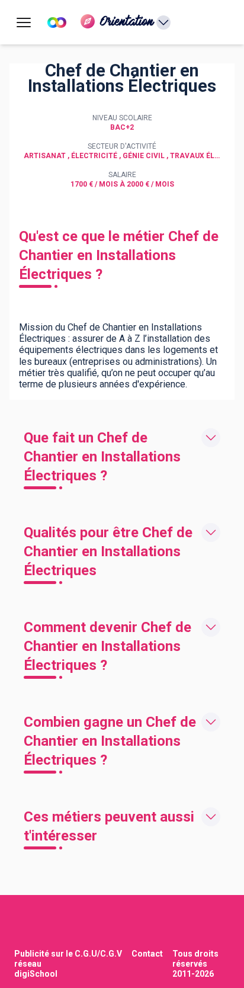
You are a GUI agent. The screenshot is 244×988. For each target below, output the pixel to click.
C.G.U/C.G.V (98, 953)
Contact (147, 953)
